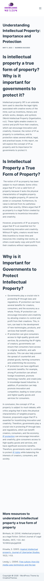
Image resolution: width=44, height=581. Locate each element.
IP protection (9, 436)
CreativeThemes (10, 578)
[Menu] (40, 8)
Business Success (22, 48)
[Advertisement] (22, 485)
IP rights (16, 452)
